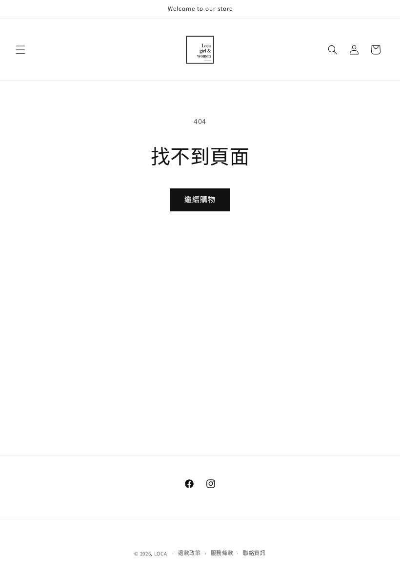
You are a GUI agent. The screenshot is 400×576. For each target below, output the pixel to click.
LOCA (160, 553)
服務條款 (222, 553)
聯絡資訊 (254, 553)
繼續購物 (200, 199)
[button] (20, 50)
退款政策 (189, 553)
